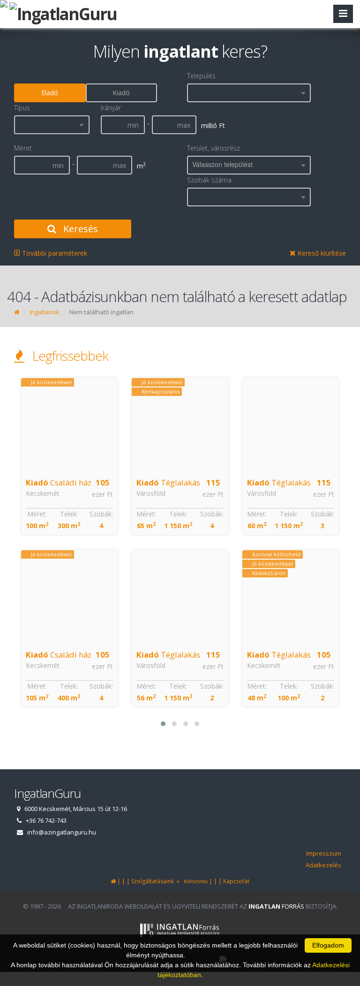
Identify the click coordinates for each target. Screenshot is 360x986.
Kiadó (121, 92)
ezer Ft (102, 494)
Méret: (37, 513)
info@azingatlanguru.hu (61, 832)
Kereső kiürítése (321, 253)
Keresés (79, 228)
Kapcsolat (236, 881)
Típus (22, 107)
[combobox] (249, 92)
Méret (23, 148)
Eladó (49, 92)
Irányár (111, 107)
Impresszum (323, 853)
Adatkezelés (323, 865)
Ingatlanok (45, 312)
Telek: (69, 513)
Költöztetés (194, 881)
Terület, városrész (213, 148)
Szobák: (101, 513)
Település (201, 75)
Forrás (276, 906)
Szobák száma (209, 179)
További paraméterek (53, 253)
